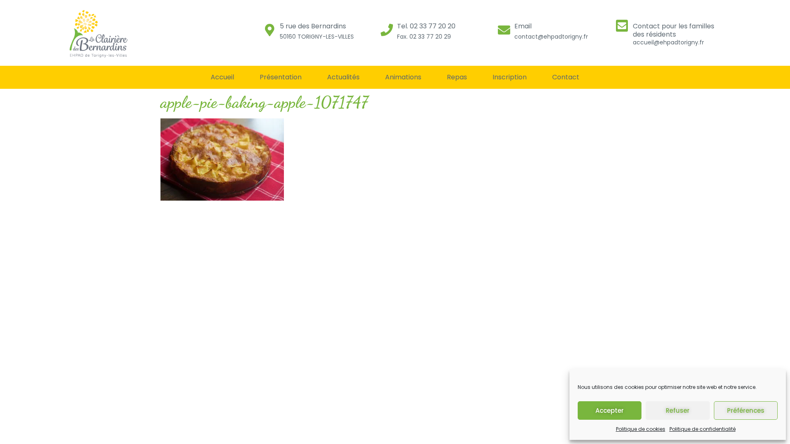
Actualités (343, 77)
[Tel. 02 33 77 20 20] (387, 30)
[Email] (504, 30)
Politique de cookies (640, 429)
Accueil (222, 77)
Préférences (745, 410)
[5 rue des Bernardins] (269, 30)
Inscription (510, 77)
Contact (565, 77)
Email (523, 26)
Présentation (281, 77)
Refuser (678, 410)
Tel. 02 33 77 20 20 (426, 26)
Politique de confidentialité (702, 429)
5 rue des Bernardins (313, 26)
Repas (457, 77)
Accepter (609, 410)
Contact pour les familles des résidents (673, 30)
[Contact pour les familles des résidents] (622, 25)
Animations (403, 77)
